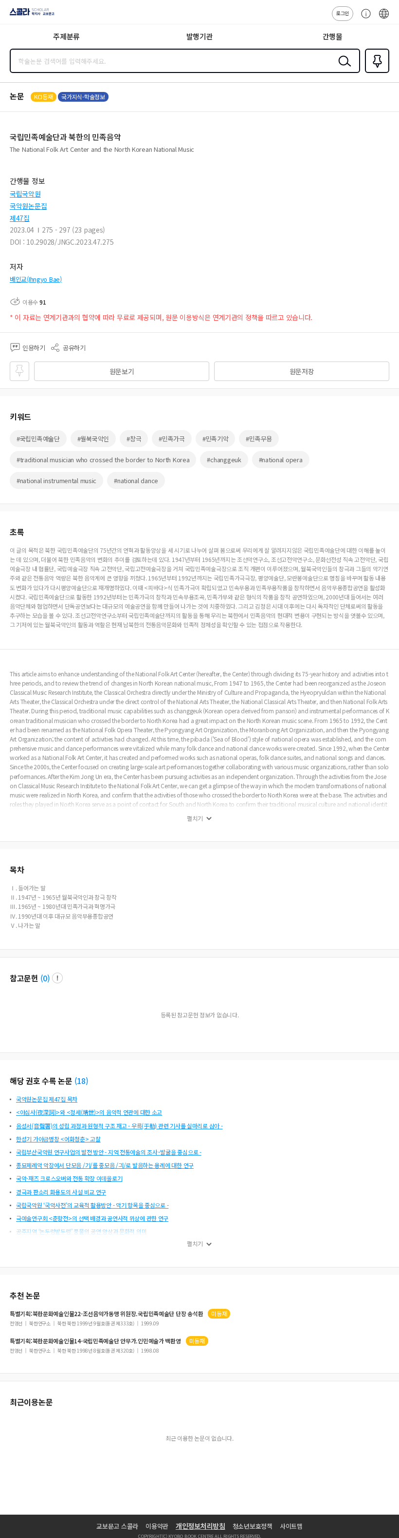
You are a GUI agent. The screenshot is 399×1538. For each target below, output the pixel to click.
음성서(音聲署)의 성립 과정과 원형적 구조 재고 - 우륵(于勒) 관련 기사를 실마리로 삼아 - (119, 1126)
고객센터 (363, 18)
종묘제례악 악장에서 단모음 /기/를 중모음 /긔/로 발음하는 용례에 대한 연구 (105, 1165)
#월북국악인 (93, 438)
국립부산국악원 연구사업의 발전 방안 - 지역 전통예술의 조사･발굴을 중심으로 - (108, 1152)
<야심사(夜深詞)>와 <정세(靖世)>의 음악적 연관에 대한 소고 (89, 1112)
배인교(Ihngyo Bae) (36, 279)
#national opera (281, 459)
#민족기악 (215, 438)
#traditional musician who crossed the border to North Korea (103, 459)
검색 (342, 68)
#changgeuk (224, 459)
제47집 (20, 218)
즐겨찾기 (375, 72)
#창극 (134, 438)
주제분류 (66, 36)
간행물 (333, 36)
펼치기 (195, 818)
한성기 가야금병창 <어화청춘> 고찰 (58, 1139)
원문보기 (121, 371)
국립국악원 (25, 194)
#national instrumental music (56, 480)
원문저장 (302, 371)
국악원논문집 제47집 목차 (46, 1099)
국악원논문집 (28, 206)
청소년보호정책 (252, 1526)
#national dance (136, 480)
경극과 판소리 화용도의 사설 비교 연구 (61, 1192)
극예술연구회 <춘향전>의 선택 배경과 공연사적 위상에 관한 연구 (92, 1218)
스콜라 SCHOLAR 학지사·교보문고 (30, 15)
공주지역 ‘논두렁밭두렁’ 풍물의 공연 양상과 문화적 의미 (81, 1231)
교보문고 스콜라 (117, 1526)
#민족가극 (172, 438)
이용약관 (156, 1526)
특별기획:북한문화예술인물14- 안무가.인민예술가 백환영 (95, 1341)
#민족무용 (259, 438)
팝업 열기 (57, 978)
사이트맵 (291, 1526)
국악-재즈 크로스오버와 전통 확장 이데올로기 (69, 1178)
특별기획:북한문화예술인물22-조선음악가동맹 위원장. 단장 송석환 (106, 1314)
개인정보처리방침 (200, 1526)
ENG (384, 18)
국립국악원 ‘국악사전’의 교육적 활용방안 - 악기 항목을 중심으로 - (92, 1205)
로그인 (342, 13)
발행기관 (199, 36)
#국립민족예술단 (38, 438)
